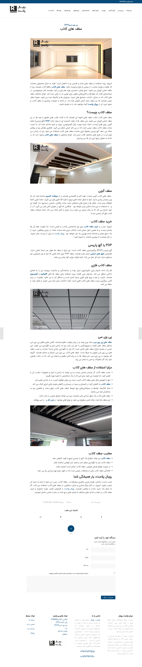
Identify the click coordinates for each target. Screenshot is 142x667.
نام (87, 549)
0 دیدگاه (69, 502)
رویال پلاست (59, 233)
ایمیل (86, 557)
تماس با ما (31, 624)
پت (66, 628)
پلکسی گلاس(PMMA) (59, 619)
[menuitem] (129, 10)
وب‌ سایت (85, 565)
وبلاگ (32, 633)
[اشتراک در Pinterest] (61, 517)
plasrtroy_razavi (51, 502)
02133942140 (87, 657)
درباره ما (32, 620)
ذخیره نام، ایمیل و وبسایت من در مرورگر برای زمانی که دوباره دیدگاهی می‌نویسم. (68, 573)
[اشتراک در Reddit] (40, 517)
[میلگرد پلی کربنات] (140, 333)
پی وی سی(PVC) (71, 25)
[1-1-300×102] (17, 10)
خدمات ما (31, 628)
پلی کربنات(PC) (61, 622)
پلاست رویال (95, 620)
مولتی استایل (62, 631)
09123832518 (87, 651)
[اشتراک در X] (81, 517)
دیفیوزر (64, 634)
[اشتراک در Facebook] (101, 517)
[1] (71, 58)
